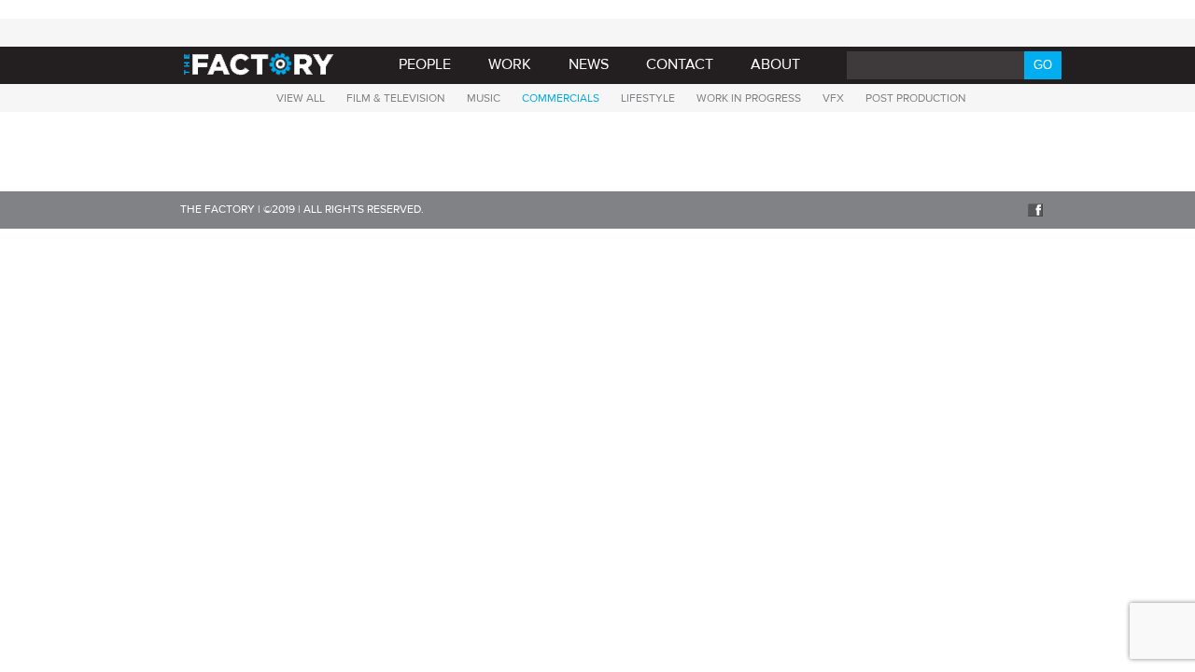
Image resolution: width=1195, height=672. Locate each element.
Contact (679, 64)
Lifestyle (648, 98)
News (589, 64)
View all (300, 98)
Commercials (560, 98)
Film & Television (395, 98)
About (775, 64)
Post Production (915, 98)
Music (483, 98)
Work (509, 64)
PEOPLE (425, 64)
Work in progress (748, 98)
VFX (833, 98)
